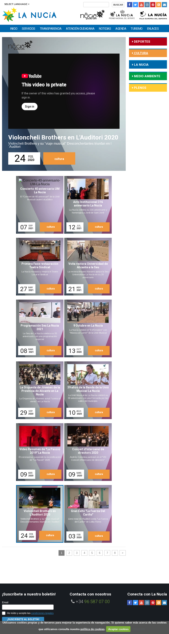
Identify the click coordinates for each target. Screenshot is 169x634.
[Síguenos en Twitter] (135, 4)
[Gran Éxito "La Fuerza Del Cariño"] (86, 514)
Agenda (120, 28)
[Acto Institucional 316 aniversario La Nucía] (86, 205)
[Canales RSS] (158, 4)
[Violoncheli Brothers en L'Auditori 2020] (39, 514)
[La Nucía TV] (92, 14)
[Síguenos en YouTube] (141, 4)
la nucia (141, 65)
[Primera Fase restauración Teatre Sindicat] (38, 266)
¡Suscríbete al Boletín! (23, 619)
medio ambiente (146, 76)
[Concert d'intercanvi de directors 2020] (86, 452)
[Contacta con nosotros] (164, 4)
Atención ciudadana (80, 28)
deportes (141, 41)
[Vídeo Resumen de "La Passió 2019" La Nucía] (38, 452)
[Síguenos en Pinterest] (152, 4)
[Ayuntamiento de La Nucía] (29, 14)
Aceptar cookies (118, 629)
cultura (59, 159)
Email (5, 602)
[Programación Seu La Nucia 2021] (38, 328)
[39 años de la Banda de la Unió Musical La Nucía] (86, 390)
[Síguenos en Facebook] (129, 4)
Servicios (28, 28)
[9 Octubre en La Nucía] (86, 328)
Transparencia (51, 28)
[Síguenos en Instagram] (147, 4)
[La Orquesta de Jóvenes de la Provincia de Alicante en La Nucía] (38, 390)
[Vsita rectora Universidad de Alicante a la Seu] (86, 266)
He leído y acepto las (30, 613)
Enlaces (153, 28)
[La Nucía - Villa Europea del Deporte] (153, 14)
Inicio (13, 28)
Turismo (137, 28)
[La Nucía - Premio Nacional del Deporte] (122, 14)
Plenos (139, 88)
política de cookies (92, 629)
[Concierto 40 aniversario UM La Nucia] (38, 205)
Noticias (105, 28)
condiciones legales (42, 613)
